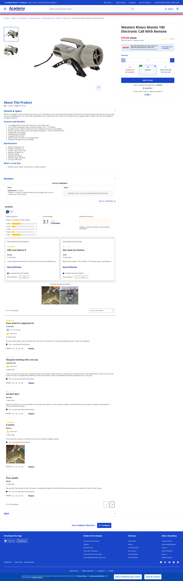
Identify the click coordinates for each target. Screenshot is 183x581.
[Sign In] (166, 9)
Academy (6, 18)
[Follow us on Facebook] (161, 562)
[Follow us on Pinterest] (178, 562)
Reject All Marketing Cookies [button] (127, 577)
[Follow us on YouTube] (169, 562)
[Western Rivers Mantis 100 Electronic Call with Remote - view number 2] (11, 50)
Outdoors (14, 18)
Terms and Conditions (96, 576)
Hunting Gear (23, 18)
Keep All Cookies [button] (153, 577)
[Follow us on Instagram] (173, 562)
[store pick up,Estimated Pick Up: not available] (129, 70)
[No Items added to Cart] (177, 8)
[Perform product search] (132, 9)
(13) (173, 39)
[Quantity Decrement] (123, 60)
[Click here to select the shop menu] (5, 9)
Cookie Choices (37, 577)
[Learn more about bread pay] (147, 94)
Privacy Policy (81, 576)
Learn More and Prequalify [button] (167, 47)
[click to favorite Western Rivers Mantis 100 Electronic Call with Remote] (98, 87)
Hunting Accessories (34, 18)
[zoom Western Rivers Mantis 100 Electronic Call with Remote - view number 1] (68, 57)
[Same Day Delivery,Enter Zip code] (165, 70)
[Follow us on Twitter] (165, 562)
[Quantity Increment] (172, 60)
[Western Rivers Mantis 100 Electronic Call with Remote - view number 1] (11, 34)
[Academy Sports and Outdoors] (17, 9)
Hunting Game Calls (48, 18)
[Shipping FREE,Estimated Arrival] (147, 70)
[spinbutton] (148, 60)
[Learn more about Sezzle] (148, 88)
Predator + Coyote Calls (63, 18)
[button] (167, 47)
